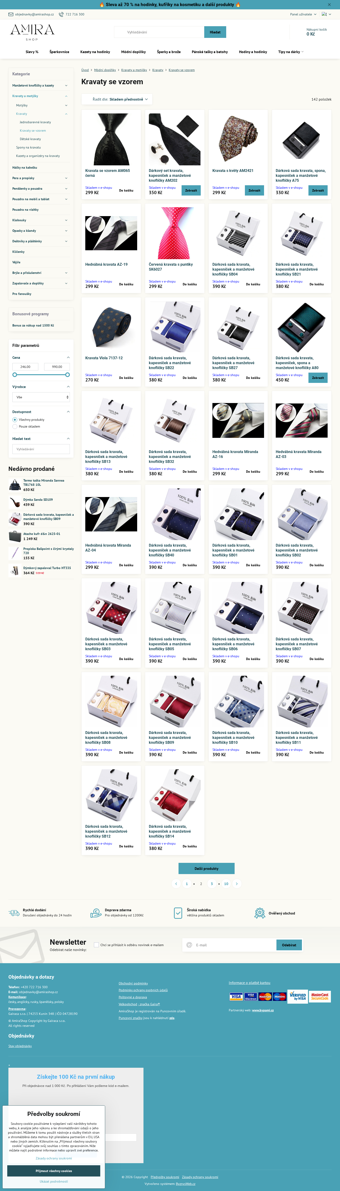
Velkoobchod (128, 1004)
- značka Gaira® (149, 1004)
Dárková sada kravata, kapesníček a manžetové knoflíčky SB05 (170, 644)
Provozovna (16, 1009)
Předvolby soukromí (165, 1177)
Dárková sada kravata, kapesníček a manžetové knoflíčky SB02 (297, 550)
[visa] (236, 1000)
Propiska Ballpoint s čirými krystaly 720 (48, 551)
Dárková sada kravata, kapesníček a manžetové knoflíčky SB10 (233, 737)
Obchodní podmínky (133, 983)
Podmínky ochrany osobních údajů (143, 990)
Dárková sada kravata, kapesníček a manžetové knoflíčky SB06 (233, 644)
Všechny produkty (31, 420)
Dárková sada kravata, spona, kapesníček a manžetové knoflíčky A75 (301, 175)
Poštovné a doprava (133, 997)
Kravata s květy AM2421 (233, 170)
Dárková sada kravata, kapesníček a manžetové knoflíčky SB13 (106, 457)
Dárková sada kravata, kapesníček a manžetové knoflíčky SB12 (106, 831)
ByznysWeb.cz (185, 1184)
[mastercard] (265, 1000)
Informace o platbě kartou (249, 982)
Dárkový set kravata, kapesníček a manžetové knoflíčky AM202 (170, 175)
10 (226, 883)
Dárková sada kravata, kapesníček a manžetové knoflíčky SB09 (170, 737)
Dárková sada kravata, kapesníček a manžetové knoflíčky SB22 (170, 363)
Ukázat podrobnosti (54, 1181)
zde (171, 1018)
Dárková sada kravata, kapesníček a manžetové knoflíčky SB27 (233, 363)
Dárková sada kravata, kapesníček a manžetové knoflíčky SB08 (106, 737)
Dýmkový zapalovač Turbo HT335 (47, 568)
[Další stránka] (237, 884)
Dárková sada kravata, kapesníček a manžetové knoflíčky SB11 (297, 737)
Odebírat (289, 945)
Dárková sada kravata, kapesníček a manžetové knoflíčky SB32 (170, 457)
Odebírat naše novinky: (68, 949)
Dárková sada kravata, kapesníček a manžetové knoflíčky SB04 (233, 269)
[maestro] (279, 1000)
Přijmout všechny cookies (54, 1171)
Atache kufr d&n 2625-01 (41, 534)
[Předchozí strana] (176, 884)
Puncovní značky (130, 1018)
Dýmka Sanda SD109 (38, 499)
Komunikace (17, 997)
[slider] (14, 374)
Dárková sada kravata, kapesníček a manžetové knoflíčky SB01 (233, 550)
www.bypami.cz (263, 1010)
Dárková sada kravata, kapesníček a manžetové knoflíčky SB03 (106, 644)
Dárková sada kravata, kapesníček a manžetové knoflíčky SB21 (297, 269)
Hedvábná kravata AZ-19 (106, 264)
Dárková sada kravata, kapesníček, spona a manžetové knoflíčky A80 (297, 363)
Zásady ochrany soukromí (200, 1177)
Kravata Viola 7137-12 (104, 358)
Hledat (215, 32)
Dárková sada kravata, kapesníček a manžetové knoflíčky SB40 (170, 550)
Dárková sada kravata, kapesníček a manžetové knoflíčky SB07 (297, 644)
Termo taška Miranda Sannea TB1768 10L (43, 482)
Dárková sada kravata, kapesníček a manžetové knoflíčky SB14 (170, 831)
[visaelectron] (251, 1000)
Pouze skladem (29, 426)
